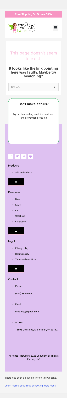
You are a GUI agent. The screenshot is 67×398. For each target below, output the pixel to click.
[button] (55, 28)
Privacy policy (22, 248)
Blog (17, 199)
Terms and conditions (25, 259)
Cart (17, 210)
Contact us (20, 221)
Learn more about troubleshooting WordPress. (30, 385)
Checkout (20, 216)
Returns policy (22, 254)
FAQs (18, 204)
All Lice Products (23, 172)
